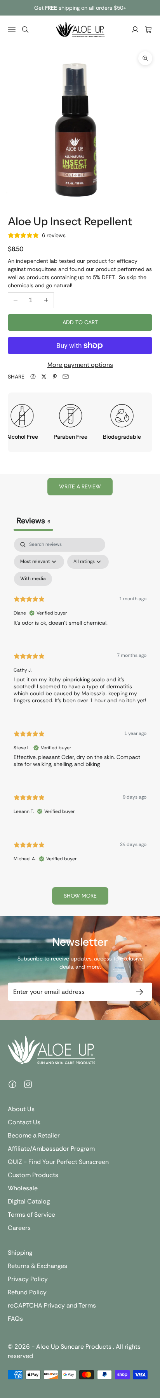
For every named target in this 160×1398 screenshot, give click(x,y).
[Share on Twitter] (44, 376)
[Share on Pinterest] (55, 376)
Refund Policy (27, 1292)
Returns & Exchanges (37, 1266)
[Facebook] (12, 1084)
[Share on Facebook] (33, 376)
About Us (21, 1109)
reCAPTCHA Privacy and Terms (52, 1305)
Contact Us (24, 1122)
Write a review (80, 486)
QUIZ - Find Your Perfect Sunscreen (58, 1162)
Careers (19, 1228)
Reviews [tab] (33, 521)
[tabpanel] (80, 724)
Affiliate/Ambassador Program (51, 1148)
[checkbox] (33, 579)
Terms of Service (31, 1214)
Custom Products (33, 1175)
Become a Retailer (34, 1135)
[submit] (137, 992)
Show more (80, 895)
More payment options (80, 365)
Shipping (20, 1253)
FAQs (15, 1319)
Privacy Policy (28, 1279)
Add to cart (80, 322)
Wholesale (23, 1188)
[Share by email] (66, 376)
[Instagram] (28, 1084)
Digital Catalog (29, 1201)
